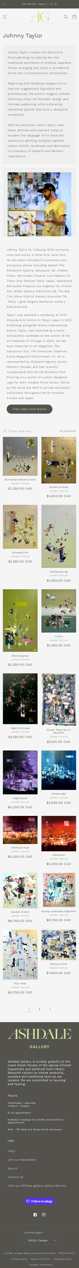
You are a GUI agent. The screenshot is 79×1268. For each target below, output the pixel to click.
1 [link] (29, 1009)
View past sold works (29, 409)
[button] (5, 17)
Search (13, 1168)
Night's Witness (20, 728)
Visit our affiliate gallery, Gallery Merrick (37, 1185)
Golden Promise (58, 487)
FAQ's (11, 1151)
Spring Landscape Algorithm (58, 911)
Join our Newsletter (22, 1159)
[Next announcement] (75, 4)
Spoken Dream (20, 912)
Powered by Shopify (44, 1253)
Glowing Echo (20, 552)
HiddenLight (58, 793)
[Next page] (50, 1009)
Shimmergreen (20, 655)
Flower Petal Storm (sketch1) (59, 731)
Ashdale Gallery (23, 1253)
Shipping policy (62, 1259)
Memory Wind (58, 964)
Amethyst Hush (20, 847)
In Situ (59, 636)
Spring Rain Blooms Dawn (20, 479)
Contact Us (16, 1177)
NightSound (20, 798)
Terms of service (40, 1259)
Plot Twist (20, 983)
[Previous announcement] (4, 4)
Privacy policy (19, 1259)
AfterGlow (59, 855)
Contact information (41, 1265)
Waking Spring (58, 571)
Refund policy (67, 1253)
